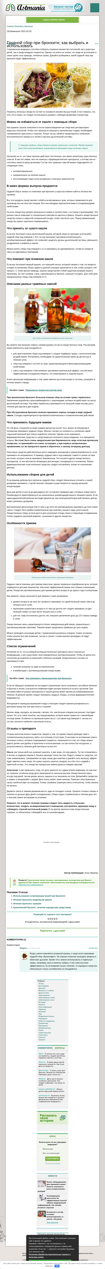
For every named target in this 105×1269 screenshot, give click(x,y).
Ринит (41, 1030)
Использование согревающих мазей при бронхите (39, 896)
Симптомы (43, 1035)
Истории (42, 1002)
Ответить (93, 948)
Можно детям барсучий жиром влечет (51, 1090)
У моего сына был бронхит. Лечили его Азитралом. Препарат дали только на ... (52, 1072)
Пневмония (43, 1023)
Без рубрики (44, 986)
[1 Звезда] (48, 919)
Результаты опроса (53, 1163)
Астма (41, 984)
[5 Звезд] (57, 919)
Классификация (45, 1007)
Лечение (42, 1012)
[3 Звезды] (52, 919)
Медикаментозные (46, 1016)
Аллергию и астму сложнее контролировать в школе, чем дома (55, 1215)
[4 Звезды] (55, 919)
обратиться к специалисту (30, 885)
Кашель (42, 1004)
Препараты (19, 26)
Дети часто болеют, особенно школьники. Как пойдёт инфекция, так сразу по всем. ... (52, 1082)
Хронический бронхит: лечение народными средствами (42, 907)
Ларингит (42, 1009)
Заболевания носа (46, 1000)
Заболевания (44, 995)
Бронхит (42, 988)
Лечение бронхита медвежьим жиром (32, 900)
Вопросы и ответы (46, 990)
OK (57, 1266)
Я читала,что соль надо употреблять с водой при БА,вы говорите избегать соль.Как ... (52, 1056)
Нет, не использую (51, 1153)
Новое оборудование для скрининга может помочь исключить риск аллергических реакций (52, 1186)
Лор (40, 1014)
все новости (52, 1222)
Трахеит (42, 1040)
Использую (48, 1149)
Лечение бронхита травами (27, 904)
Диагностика (44, 993)
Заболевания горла (47, 998)
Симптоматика (45, 1033)
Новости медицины (47, 1021)
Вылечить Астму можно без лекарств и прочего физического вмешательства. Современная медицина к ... (52, 1098)
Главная (10, 26)
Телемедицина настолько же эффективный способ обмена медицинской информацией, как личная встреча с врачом (52, 1202)
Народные (28, 26)
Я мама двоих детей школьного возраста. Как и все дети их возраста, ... (51, 1064)
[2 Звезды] (50, 919)
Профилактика (45, 1028)
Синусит (42, 1037)
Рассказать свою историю (48, 1118)
